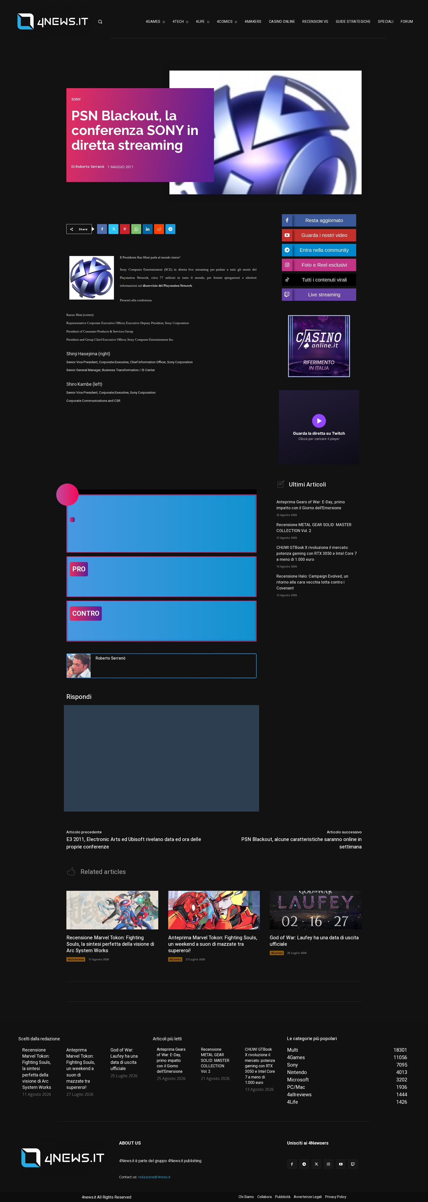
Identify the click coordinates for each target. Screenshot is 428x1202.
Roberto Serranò (90, 166)
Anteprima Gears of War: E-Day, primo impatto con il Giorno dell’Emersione (310, 505)
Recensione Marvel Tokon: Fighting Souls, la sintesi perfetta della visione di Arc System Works (110, 944)
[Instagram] (328, 1164)
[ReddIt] (159, 229)
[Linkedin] (148, 229)
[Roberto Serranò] (79, 666)
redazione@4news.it (154, 1177)
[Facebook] (102, 229)
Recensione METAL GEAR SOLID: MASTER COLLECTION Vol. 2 (215, 1060)
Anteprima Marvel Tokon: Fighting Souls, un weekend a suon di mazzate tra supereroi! (212, 944)
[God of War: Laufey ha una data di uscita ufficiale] (316, 910)
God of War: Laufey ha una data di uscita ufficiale (314, 941)
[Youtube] (341, 1164)
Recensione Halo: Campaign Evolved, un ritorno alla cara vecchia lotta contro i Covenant (312, 582)
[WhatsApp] (136, 229)
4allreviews (76, 959)
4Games (175, 959)
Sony (76, 99)
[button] (113, 21)
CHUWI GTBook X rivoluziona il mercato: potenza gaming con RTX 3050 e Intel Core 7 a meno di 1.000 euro (316, 554)
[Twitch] (353, 1164)
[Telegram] (170, 229)
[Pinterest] (125, 229)
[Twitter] (113, 229)
